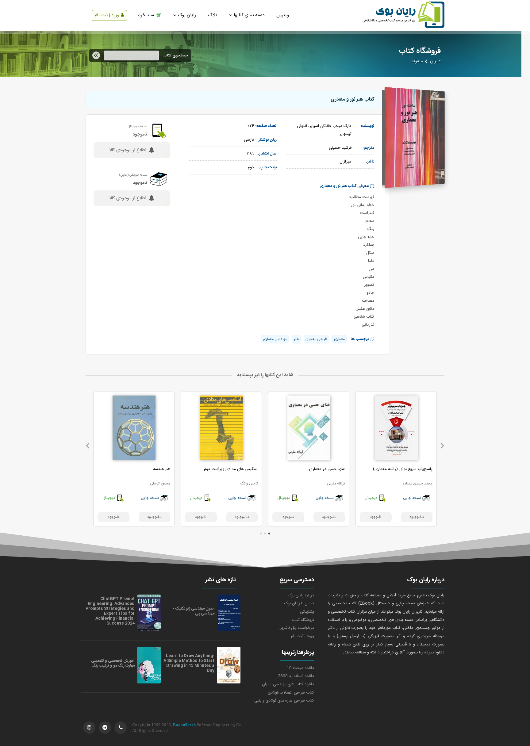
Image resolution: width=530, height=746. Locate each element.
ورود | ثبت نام (107, 15)
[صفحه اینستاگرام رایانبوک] (89, 727)
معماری (339, 339)
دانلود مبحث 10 (300, 668)
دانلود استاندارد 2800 (296, 676)
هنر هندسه (161, 469)
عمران (435, 61)
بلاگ (212, 15)
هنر (296, 339)
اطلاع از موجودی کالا (127, 150)
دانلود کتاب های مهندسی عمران (288, 684)
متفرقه (417, 61)
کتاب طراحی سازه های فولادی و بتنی (284, 700)
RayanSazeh (184, 724)
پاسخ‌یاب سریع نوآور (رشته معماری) (402, 469)
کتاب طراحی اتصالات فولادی (291, 692)
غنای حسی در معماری (327, 469)
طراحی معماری (316, 339)
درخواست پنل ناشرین (296, 628)
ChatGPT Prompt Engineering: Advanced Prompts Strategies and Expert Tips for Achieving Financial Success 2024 (110, 611)
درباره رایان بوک (301, 595)
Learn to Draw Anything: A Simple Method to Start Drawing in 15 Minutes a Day (188, 663)
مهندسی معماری (275, 339)
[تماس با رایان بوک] (120, 727)
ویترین (282, 15)
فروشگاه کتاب (303, 620)
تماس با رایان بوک (299, 603)
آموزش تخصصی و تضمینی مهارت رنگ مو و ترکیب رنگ (113, 663)
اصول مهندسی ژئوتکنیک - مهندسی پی (193, 611)
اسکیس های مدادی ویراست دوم (231, 469)
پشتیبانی (307, 611)
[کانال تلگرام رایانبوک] (105, 727)
